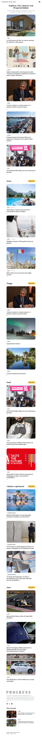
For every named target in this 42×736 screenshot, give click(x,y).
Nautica (8, 135)
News (9, 181)
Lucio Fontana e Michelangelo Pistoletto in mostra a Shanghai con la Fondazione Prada (20, 547)
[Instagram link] (9, 704)
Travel (8, 38)
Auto (9, 587)
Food (9, 382)
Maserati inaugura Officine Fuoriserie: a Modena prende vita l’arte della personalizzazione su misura (19, 649)
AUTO (8, 645)
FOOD (8, 168)
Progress (11, 732)
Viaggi (9, 283)
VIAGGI (8, 103)
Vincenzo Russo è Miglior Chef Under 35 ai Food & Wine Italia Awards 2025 (20, 443)
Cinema (8, 69)
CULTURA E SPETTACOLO (11, 512)
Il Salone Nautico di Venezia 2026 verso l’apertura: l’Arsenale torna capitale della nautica (20, 138)
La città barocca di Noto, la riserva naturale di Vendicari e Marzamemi (20, 41)
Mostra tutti (31, 181)
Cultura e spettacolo (15, 486)
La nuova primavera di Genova (16, 373)
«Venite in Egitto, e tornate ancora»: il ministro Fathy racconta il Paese (19, 106)
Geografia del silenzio (13, 343)
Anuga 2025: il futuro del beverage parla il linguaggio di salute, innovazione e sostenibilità (20, 475)
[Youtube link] (12, 704)
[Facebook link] (7, 704)
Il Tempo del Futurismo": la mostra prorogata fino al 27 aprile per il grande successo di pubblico (19, 578)
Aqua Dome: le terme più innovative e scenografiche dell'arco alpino (18, 210)
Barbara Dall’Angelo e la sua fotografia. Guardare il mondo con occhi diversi (19, 516)
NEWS (8, 207)
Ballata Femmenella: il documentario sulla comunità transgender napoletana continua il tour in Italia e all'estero (21, 73)
